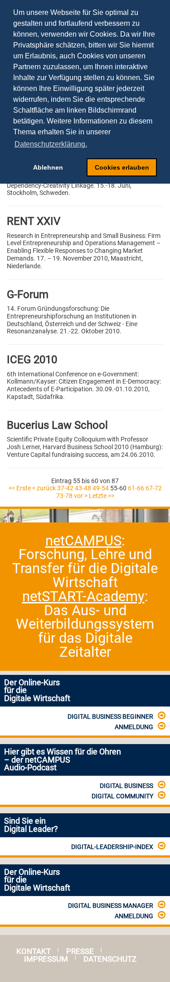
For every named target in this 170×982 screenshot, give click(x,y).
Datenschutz (109, 959)
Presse (80, 951)
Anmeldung (134, 727)
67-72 (154, 488)
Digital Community (122, 796)
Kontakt (33, 951)
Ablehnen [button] (48, 167)
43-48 (83, 488)
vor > (80, 495)
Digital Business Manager (110, 905)
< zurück (44, 488)
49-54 (100, 488)
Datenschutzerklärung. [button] (51, 144)
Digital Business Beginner (110, 716)
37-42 (65, 488)
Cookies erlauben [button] (122, 167)
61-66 (136, 488)
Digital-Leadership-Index (112, 846)
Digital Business (126, 785)
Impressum (46, 959)
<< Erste (20, 488)
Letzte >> (101, 495)
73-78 (64, 495)
